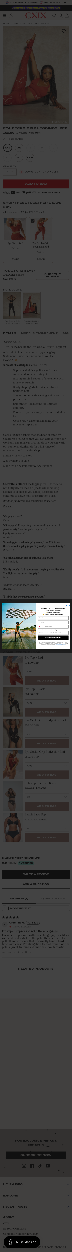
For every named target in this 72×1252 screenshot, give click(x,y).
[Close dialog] (67, 605)
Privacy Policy (59, 644)
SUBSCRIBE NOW (53, 638)
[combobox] (40, 626)
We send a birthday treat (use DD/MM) (48, 630)
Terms (64, 644)
